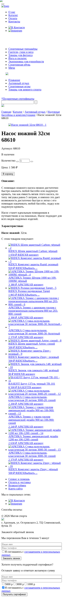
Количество (8, 160)
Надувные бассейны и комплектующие (30, 113)
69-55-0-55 (12, 37)
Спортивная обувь (19, 64)
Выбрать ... (30, 268)
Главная (6, 111)
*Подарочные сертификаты (17, 98)
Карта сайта (15, 488)
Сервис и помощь (19, 479)
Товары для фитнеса (20, 55)
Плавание (14, 80)
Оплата (12, 18)
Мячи (11, 67)
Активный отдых (18, 83)
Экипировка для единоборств (26, 61)
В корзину (8, 174)
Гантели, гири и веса (20, 52)
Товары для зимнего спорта (24, 89)
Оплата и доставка (19, 482)
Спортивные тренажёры (22, 48)
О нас (11, 12)
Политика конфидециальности (17, 529)
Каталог (13, 15)
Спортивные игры (19, 86)
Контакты (14, 21)
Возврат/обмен (17, 485)
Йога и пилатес (17, 58)
